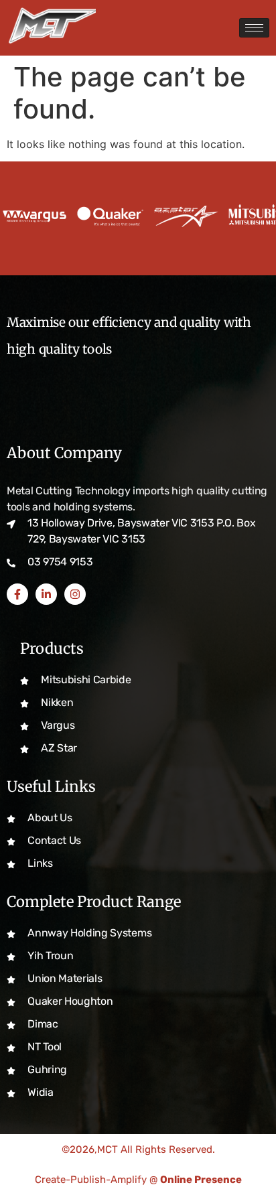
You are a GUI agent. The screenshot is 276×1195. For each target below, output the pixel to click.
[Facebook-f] (17, 594)
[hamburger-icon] (254, 28)
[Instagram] (75, 594)
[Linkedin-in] (46, 594)
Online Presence (201, 1180)
